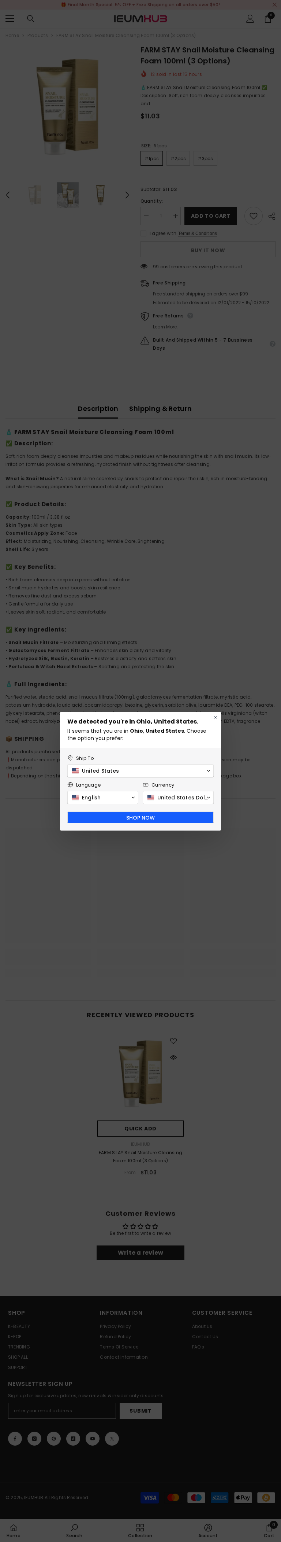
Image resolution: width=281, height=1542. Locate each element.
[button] (140, 770)
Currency (162, 785)
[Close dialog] (215, 717)
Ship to (85, 758)
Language (88, 785)
